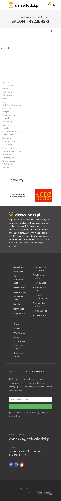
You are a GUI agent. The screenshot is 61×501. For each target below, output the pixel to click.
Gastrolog (7, 154)
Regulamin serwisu (18, 355)
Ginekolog (7, 92)
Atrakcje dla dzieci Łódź (41, 269)
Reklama (17, 328)
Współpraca (19, 333)
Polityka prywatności (19, 339)
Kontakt (17, 324)
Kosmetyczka (8, 157)
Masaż (5, 98)
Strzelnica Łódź (40, 305)
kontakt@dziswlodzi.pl (30, 439)
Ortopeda (7, 95)
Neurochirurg (8, 161)
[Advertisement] (30, 67)
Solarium (6, 128)
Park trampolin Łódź (18, 279)
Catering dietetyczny (12, 131)
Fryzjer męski (8, 115)
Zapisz (30, 406)
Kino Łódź (18, 271)
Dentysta (7, 88)
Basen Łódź (19, 287)
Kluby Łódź (40, 282)
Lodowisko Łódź (40, 289)
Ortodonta (7, 134)
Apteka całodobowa (12, 105)
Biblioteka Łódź (40, 277)
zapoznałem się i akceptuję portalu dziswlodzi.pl (30, 414)
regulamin (40, 412)
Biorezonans (8, 147)
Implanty (6, 167)
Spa (4, 101)
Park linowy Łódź (19, 298)
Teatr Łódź (40, 315)
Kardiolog (7, 144)
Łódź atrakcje (19, 291)
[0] (48, 4)
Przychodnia (8, 85)
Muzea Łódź (41, 310)
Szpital (5, 118)
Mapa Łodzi (18, 267)
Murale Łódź (19, 304)
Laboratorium (8, 141)
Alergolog (7, 82)
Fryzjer (5, 111)
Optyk (5, 124)
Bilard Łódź (18, 308)
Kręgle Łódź (19, 313)
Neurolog (6, 138)
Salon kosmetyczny (11, 151)
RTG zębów (8, 164)
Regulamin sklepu (18, 347)
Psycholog (7, 121)
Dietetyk (6, 108)
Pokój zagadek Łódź (41, 297)
